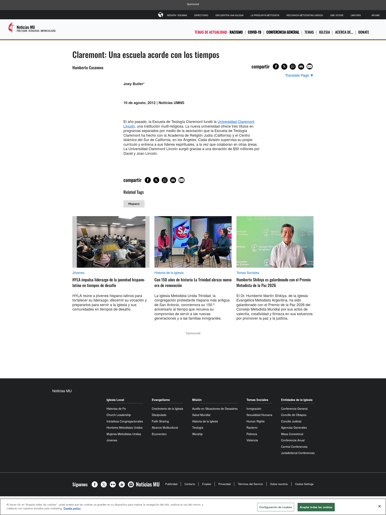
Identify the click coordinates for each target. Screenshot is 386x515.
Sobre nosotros (279, 484)
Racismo (236, 32)
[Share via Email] (310, 66)
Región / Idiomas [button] (177, 15)
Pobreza (251, 434)
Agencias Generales (294, 427)
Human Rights (255, 421)
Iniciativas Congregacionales (125, 421)
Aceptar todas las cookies (316, 507)
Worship (197, 434)
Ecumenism (159, 434)
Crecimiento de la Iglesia (167, 409)
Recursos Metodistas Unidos (304, 15)
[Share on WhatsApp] (293, 67)
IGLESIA (324, 32)
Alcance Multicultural (165, 427)
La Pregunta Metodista (265, 15)
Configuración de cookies (275, 507)
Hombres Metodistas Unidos (125, 427)
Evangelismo (161, 399)
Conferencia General (282, 32)
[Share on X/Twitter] (284, 67)
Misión (197, 399)
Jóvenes (78, 273)
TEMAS (309, 32)
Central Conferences (294, 447)
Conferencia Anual (293, 440)
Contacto (190, 484)
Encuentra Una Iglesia (229, 15)
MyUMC (376, 15)
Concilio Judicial (291, 421)
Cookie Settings (304, 484)
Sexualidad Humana (259, 415)
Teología (197, 427)
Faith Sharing (160, 421)
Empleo (206, 484)
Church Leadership (119, 415)
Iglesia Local (115, 399)
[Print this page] (301, 67)
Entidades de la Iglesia (296, 399)
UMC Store (336, 15)
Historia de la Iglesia (169, 273)
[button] (96, 484)
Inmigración (253, 409)
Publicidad (171, 484)
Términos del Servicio (250, 484)
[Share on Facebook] (276, 66)
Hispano (134, 204)
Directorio (201, 15)
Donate (363, 32)
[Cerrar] (379, 506)
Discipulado (159, 415)
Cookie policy (72, 508)
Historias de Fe (116, 409)
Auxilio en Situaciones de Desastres (215, 409)
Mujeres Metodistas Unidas (124, 434)
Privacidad (224, 484)
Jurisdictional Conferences (298, 453)
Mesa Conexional (292, 434)
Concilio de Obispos (293, 415)
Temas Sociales (247, 273)
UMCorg (356, 15)
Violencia (252, 440)
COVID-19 (254, 32)
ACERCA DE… (344, 32)
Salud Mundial (201, 415)
